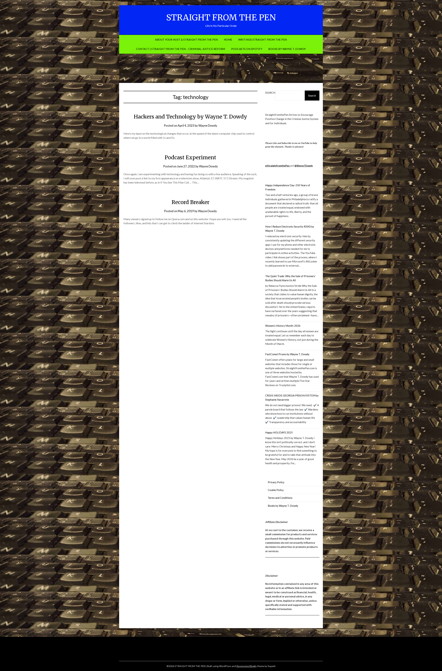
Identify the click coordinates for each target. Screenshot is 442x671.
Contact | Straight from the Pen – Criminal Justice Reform (180, 48)
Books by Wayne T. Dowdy (287, 48)
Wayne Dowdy (207, 125)
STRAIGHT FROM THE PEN (221, 17)
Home (228, 39)
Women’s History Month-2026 (282, 325)
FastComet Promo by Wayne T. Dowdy (287, 354)
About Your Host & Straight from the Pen (186, 39)
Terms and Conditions (280, 497)
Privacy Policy (276, 482)
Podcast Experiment (190, 157)
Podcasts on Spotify (246, 48)
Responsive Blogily (246, 666)
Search (270, 92)
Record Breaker (190, 202)
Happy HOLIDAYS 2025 (279, 432)
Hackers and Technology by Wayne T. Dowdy (190, 116)
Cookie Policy (276, 490)
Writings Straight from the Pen (262, 39)
